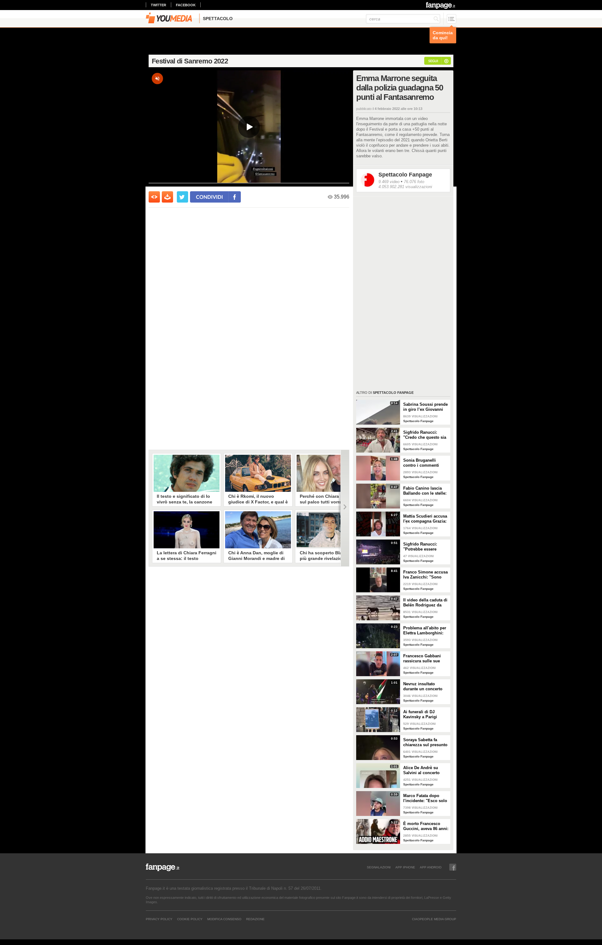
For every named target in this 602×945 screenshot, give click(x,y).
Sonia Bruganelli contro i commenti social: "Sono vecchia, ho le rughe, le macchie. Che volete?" (425, 463)
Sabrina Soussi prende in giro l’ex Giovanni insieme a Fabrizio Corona (425, 407)
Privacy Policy (159, 919)
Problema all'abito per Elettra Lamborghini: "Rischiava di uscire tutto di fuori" (424, 631)
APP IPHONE (405, 867)
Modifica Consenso (224, 919)
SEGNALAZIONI (379, 867)
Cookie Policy (190, 919)
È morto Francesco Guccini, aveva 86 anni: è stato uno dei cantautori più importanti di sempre (425, 826)
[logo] (441, 5)
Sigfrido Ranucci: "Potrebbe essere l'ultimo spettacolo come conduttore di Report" (422, 547)
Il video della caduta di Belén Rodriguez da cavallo (425, 603)
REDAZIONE (255, 919)
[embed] (154, 197)
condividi (209, 197)
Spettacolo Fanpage (405, 174)
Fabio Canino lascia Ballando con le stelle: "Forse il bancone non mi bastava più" (424, 491)
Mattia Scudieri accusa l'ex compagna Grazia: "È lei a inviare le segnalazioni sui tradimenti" (425, 519)
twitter (158, 5)
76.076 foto (414, 181)
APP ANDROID (430, 867)
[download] (167, 197)
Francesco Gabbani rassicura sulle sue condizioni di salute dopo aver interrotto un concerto (425, 659)
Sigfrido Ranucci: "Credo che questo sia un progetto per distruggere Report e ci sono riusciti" (425, 435)
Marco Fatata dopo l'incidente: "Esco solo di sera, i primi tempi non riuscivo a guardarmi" (425, 798)
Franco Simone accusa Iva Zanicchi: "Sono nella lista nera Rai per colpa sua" (425, 575)
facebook (186, 5)
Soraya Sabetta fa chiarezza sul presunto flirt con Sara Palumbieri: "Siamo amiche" (425, 742)
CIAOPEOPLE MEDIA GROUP (434, 919)
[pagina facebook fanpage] (452, 867)
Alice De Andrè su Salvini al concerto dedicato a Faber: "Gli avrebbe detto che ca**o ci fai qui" (424, 770)
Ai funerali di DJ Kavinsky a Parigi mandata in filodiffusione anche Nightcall (422, 714)
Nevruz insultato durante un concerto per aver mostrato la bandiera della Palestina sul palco (422, 687)
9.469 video (388, 181)
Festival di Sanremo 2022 (190, 61)
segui (433, 61)
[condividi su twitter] (182, 197)
